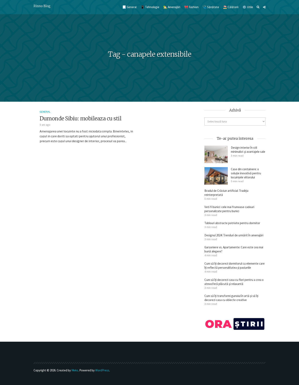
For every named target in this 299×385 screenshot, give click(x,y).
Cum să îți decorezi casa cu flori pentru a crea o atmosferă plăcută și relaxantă (234, 282)
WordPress (102, 370)
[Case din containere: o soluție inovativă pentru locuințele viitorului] (216, 176)
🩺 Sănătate (211, 7)
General (45, 111)
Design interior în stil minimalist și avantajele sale (248, 150)
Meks (74, 370)
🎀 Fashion (191, 7)
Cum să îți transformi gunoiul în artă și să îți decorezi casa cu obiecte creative (231, 298)
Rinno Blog (42, 6)
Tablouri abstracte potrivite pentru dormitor (232, 223)
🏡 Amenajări (171, 7)
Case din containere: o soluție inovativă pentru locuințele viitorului (246, 173)
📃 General (129, 7)
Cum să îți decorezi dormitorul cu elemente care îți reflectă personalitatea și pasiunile (234, 265)
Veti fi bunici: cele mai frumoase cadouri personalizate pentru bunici (229, 209)
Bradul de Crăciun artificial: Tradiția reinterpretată (226, 193)
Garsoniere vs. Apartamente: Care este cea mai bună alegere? (233, 249)
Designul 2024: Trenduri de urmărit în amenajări (233, 235)
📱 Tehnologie (150, 7)
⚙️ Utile (247, 7)
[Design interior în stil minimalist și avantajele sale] (216, 154)
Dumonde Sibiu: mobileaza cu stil (80, 118)
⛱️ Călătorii (230, 7)
